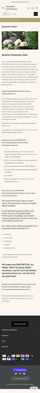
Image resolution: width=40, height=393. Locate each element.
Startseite (6, 20)
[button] (3, 8)
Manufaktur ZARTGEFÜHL (17, 384)
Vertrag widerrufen (20, 324)
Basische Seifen (14, 20)
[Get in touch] (33, 8)
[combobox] (25, 14)
